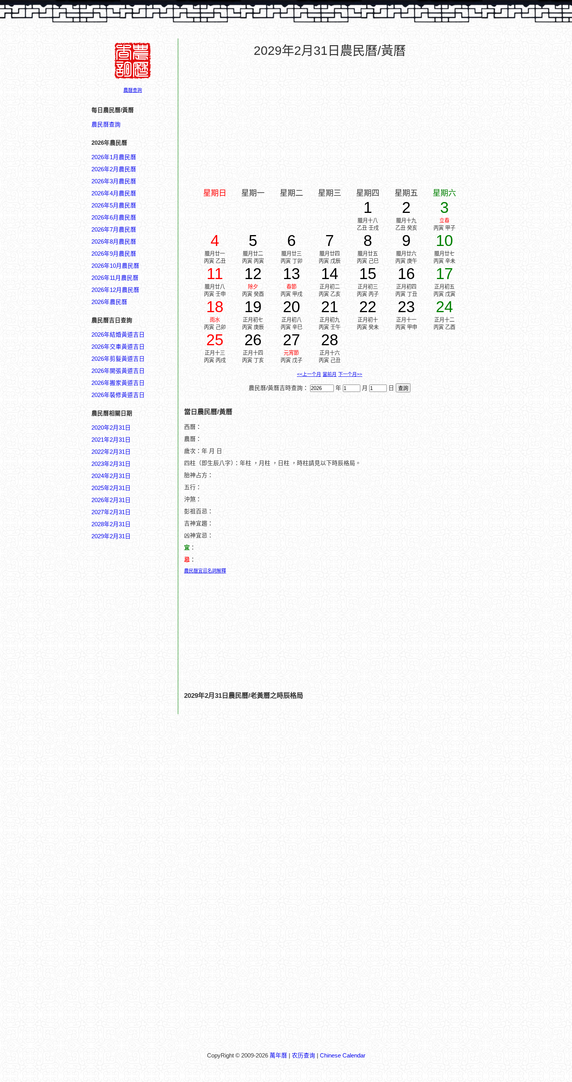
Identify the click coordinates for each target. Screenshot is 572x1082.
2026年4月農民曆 (113, 193)
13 (291, 273)
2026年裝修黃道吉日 (118, 395)
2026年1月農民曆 (113, 157)
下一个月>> (350, 374)
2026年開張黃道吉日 (118, 371)
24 (444, 306)
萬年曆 (278, 1055)
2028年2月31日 (111, 524)
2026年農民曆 (109, 302)
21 (329, 306)
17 (444, 273)
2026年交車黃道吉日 (118, 347)
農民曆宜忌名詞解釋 (205, 571)
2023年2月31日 (111, 464)
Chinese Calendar (342, 1055)
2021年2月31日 (111, 440)
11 (215, 273)
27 (291, 339)
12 (252, 273)
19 (252, 306)
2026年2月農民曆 (113, 169)
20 (291, 306)
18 (214, 306)
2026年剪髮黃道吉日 (118, 359)
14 (329, 273)
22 (367, 306)
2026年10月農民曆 (115, 266)
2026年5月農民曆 (113, 205)
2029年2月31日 (111, 536)
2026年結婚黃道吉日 (118, 335)
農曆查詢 (132, 90)
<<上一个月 (309, 374)
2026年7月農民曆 (113, 230)
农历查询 (303, 1055)
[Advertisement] (122, 913)
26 (252, 339)
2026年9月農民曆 (113, 254)
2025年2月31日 (111, 488)
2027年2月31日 (111, 512)
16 (406, 273)
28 (329, 339)
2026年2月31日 (111, 500)
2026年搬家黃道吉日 (118, 383)
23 (406, 306)
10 (444, 240)
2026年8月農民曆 (113, 242)
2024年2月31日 (111, 476)
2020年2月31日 (111, 428)
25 (214, 339)
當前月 (330, 374)
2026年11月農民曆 (115, 278)
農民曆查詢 (106, 124)
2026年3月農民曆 (113, 181)
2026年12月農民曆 (115, 290)
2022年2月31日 (111, 452)
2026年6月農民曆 (113, 217)
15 (367, 273)
